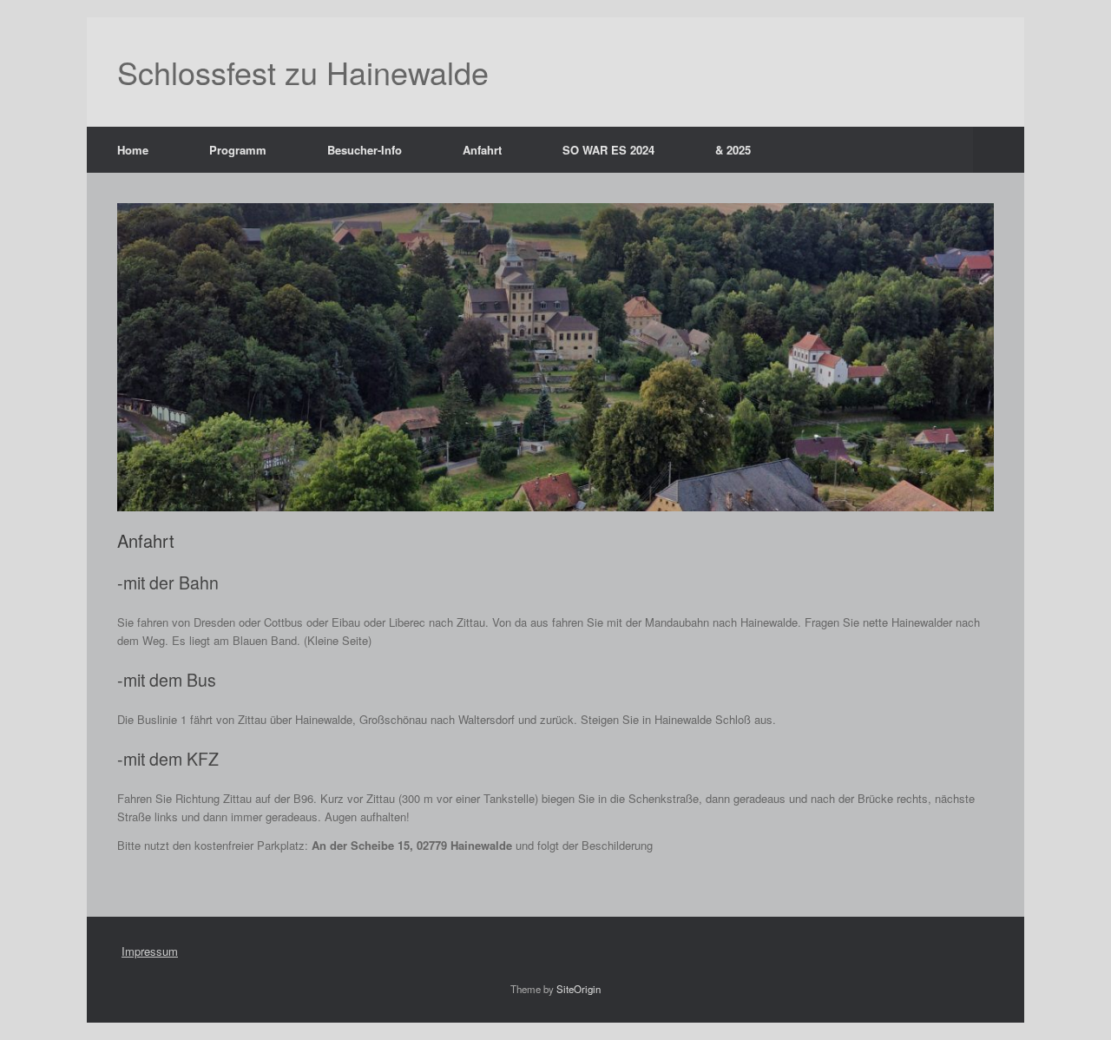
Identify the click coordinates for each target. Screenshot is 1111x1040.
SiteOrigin (578, 989)
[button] (998, 150)
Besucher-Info (364, 150)
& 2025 (733, 150)
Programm (237, 150)
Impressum (150, 951)
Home (132, 150)
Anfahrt (482, 150)
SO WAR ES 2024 (608, 150)
